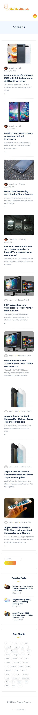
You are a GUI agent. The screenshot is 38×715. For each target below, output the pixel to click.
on (18, 674)
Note (7, 674)
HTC (23, 655)
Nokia (23, 670)
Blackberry (22, 239)
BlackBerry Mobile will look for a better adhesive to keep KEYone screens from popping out (18, 250)
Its (26, 658)
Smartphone (25, 678)
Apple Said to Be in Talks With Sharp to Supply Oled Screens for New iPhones (18, 530)
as (23, 647)
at (28, 647)
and (26, 643)
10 (16, 643)
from (28, 651)
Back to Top (20, 709)
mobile (13, 666)
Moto (28, 666)
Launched (16, 662)
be (6, 651)
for (22, 651)
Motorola (22, 184)
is (21, 658)
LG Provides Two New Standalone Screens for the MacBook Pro (18, 308)
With (7, 686)
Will (26, 682)
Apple (17, 411)
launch (8, 662)
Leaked (25, 662)
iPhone (15, 658)
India (7, 658)
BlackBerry (14, 651)
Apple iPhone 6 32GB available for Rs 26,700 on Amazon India (22, 615)
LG (20, 68)
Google (16, 655)
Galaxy (8, 655)
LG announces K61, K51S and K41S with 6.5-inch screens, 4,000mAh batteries (18, 78)
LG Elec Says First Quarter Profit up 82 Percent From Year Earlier (22, 588)
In (28, 655)
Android (8, 647)
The (7, 682)
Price (7, 678)
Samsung (15, 678)
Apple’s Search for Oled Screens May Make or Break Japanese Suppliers (18, 419)
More (20, 666)
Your (20, 686)
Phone (25, 674)
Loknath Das (13, 68)
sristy (11, 300)
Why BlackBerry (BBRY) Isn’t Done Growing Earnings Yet (21, 602)
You (13, 686)
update (19, 682)
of (13, 674)
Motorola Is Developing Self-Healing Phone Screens (18, 193)
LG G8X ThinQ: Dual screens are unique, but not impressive (18, 136)
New (16, 670)
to (12, 682)
